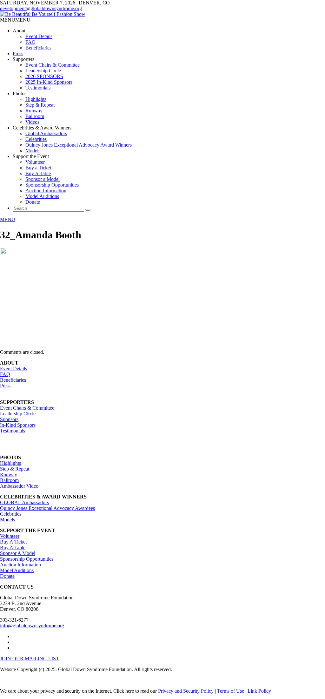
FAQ (30, 42)
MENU (7, 219)
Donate (32, 202)
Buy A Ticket (13, 541)
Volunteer (35, 162)
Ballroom (34, 116)
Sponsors (9, 419)
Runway (34, 110)
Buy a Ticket (38, 167)
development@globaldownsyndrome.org (41, 8)
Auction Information (45, 190)
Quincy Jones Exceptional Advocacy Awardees (47, 508)
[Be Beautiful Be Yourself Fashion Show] (42, 14)
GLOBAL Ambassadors (24, 502)
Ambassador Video (19, 486)
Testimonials (37, 87)
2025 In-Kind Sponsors (48, 82)
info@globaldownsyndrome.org (32, 625)
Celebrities (36, 139)
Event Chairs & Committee (52, 65)
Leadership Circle (43, 70)
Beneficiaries (38, 47)
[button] (15, 20)
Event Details (38, 36)
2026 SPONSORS (44, 76)
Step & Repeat (40, 105)
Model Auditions (42, 196)
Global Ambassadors (46, 133)
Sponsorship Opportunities (52, 185)
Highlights (35, 99)
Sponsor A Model (17, 553)
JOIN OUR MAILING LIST (29, 658)
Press (18, 53)
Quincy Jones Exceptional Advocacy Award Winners (78, 145)
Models (32, 150)
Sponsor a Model (42, 179)
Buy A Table (38, 173)
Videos (32, 122)
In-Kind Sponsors (18, 425)
